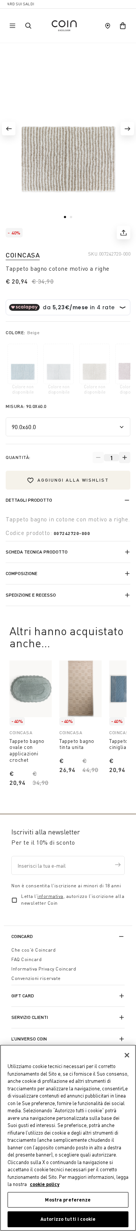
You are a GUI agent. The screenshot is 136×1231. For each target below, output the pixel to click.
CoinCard (22, 936)
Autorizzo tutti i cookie (68, 1219)
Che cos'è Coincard (33, 950)
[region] (68, 1138)
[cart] (122, 25)
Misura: (26, 406)
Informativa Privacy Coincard (43, 969)
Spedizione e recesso (31, 595)
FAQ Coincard (26, 959)
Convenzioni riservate (36, 978)
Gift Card (22, 995)
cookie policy (44, 1184)
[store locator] (107, 25)
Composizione (21, 573)
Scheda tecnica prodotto (37, 552)
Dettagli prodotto (29, 500)
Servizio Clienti (29, 1017)
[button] (8, 128)
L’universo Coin (29, 1039)
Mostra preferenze (68, 1200)
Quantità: (18, 457)
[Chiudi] (127, 1055)
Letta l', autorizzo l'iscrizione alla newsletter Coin (72, 899)
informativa (50, 896)
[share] (124, 232)
